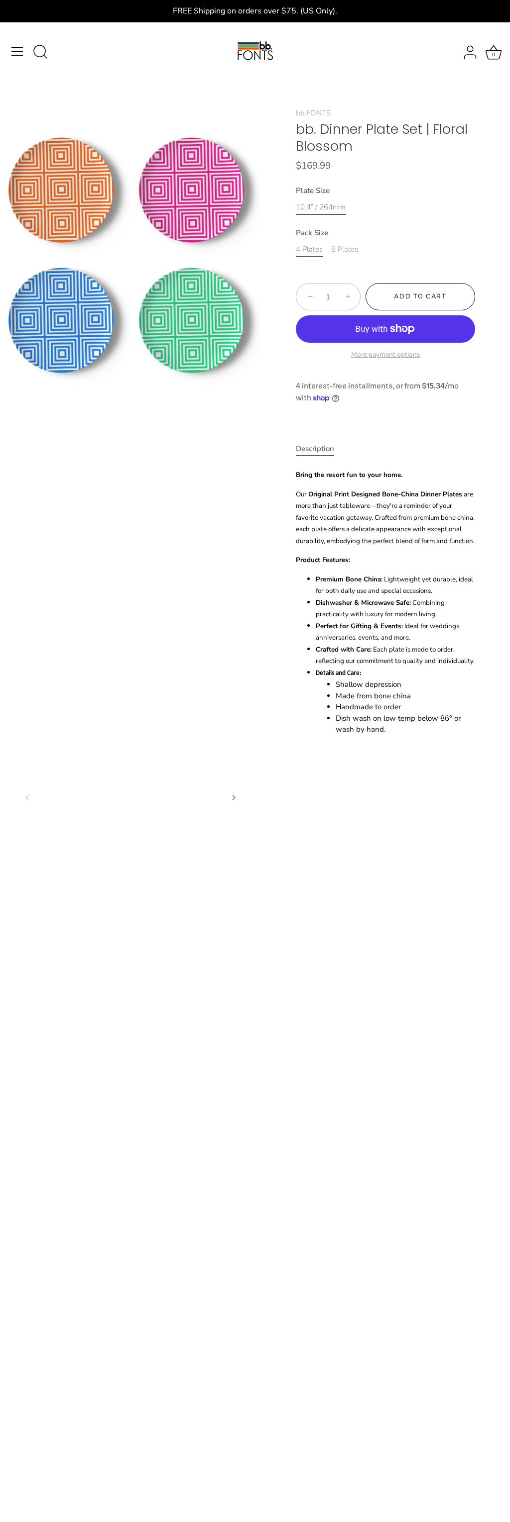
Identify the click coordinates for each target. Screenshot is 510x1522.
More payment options (385, 354)
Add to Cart (420, 296)
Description (315, 449)
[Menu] (17, 51)
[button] (27, 797)
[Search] (40, 53)
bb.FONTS (313, 113)
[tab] (320, 449)
